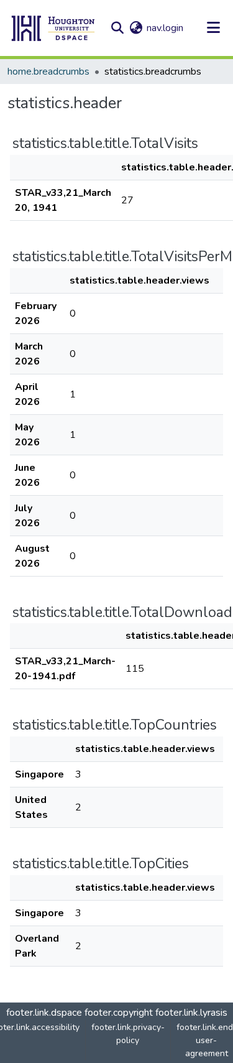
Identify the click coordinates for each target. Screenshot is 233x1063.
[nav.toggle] (213, 28)
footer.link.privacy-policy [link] (128, 1033)
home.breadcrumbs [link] (48, 71)
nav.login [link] (165, 28)
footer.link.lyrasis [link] (191, 1012)
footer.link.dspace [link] (44, 1012)
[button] (53, 28)
